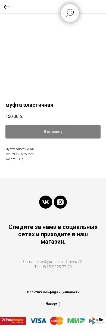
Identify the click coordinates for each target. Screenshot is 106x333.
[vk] (45, 202)
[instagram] (60, 202)
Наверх (51, 304)
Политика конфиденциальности (53, 292)
